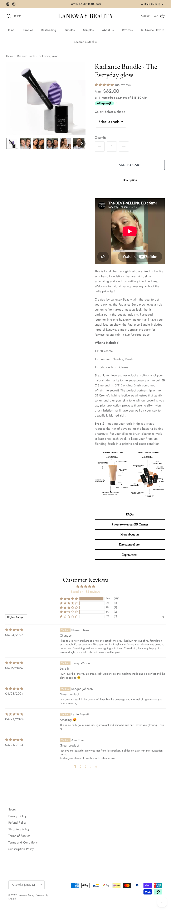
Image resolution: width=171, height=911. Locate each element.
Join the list (85, 474)
